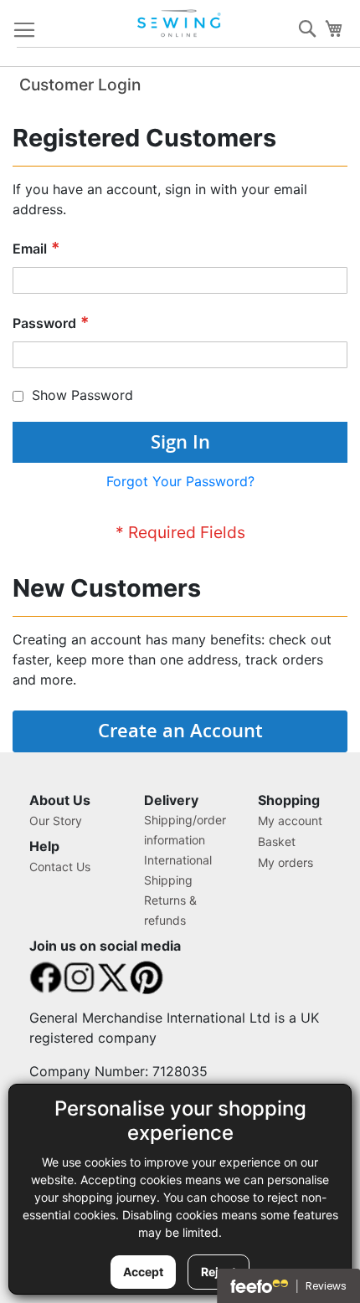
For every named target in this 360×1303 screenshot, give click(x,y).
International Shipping (178, 870)
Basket (277, 841)
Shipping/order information (185, 830)
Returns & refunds (170, 910)
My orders (285, 862)
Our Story (55, 820)
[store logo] (180, 23)
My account (290, 820)
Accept (143, 1272)
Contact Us (59, 866)
